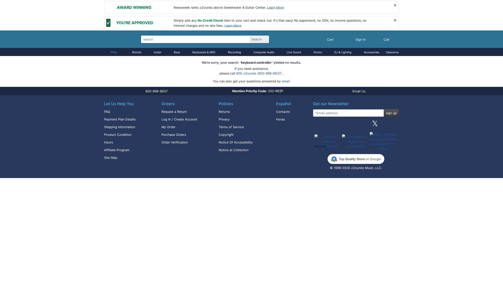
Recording (234, 52)
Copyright (226, 135)
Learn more (275, 7)
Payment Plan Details (120, 119)
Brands (136, 52)
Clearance (392, 52)
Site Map (110, 158)
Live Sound (294, 52)
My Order (168, 127)
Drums (318, 52)
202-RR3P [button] (257, 91)
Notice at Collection (234, 150)
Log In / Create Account (179, 119)
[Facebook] (337, 125)
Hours (108, 142)
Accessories (371, 52)
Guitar (157, 52)
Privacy (224, 119)
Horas (280, 119)
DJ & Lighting (343, 52)
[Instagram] (356, 125)
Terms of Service (231, 127)
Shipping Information (119, 127)
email (286, 81)
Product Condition (117, 135)
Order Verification (175, 142)
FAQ (107, 112)
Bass (177, 52)
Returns (224, 112)
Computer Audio (263, 52)
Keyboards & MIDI (203, 52)
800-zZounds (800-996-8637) (259, 73)
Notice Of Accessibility (236, 142)
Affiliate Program (116, 150)
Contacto (283, 112)
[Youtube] (394, 125)
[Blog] (317, 125)
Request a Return (174, 112)
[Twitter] (375, 125)
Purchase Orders (174, 135)
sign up (391, 113)
